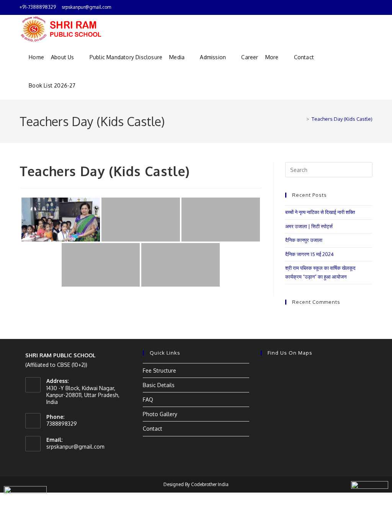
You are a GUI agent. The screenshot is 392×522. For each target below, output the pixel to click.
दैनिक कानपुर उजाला (303, 240)
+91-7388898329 (38, 7)
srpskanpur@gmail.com (86, 7)
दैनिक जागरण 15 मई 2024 (309, 254)
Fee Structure (159, 370)
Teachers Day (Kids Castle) (342, 119)
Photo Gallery (160, 414)
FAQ (148, 399)
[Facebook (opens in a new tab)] (361, 7)
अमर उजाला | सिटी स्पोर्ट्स (309, 226)
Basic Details (159, 385)
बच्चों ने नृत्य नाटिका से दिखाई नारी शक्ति (320, 212)
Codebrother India (210, 484)
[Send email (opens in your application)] (369, 7)
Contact (152, 428)
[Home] (302, 119)
